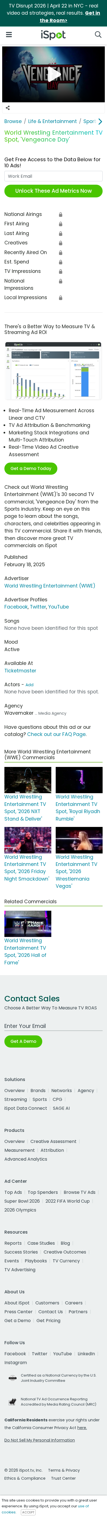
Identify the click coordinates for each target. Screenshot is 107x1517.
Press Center (18, 1312)
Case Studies (41, 1243)
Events (11, 1261)
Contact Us (50, 1312)
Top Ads (13, 1192)
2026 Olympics (20, 1210)
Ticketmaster (20, 670)
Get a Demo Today (30, 468)
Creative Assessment (53, 1141)
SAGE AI (61, 1108)
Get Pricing (48, 1320)
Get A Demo (23, 1041)
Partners (78, 1312)
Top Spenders (43, 1192)
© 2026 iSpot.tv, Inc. (23, 1470)
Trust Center (63, 1478)
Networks (61, 1090)
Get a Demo (17, 1320)
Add (29, 685)
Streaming (15, 1099)
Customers (47, 1303)
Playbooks (36, 1261)
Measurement (19, 1150)
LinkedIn (86, 1354)
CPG (57, 1099)
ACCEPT (28, 1512)
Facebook (16, 607)
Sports (40, 1099)
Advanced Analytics (25, 1159)
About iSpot (17, 1303)
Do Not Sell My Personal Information (39, 1440)
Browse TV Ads (79, 1192)
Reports (13, 1243)
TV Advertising (19, 1270)
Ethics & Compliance (25, 1478)
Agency (86, 1090)
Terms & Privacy (64, 1470)
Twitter (38, 607)
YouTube (58, 607)
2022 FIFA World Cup (68, 1201)
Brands (38, 1090)
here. (82, 1427)
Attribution (52, 1150)
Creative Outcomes (65, 1252)
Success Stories (21, 1252)
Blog (65, 1243)
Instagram (15, 1362)
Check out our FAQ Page (56, 734)
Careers (74, 1303)
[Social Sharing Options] (7, 107)
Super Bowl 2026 (22, 1201)
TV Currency (66, 1261)
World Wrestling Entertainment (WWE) (49, 586)
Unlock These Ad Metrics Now (53, 191)
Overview (14, 1090)
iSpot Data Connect (25, 1108)
